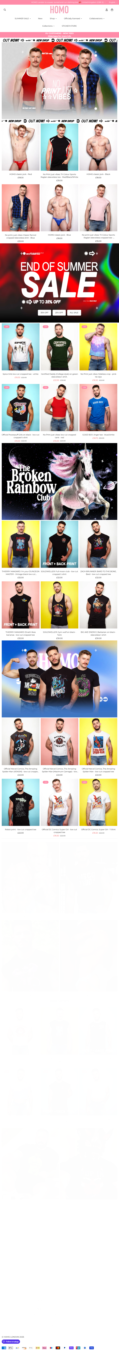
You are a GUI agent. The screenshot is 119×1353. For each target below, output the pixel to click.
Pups (89, 1200)
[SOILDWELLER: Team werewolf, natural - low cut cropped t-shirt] (21, 1028)
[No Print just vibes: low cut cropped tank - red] (59, 407)
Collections (47, 26)
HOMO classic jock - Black (98, 174)
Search (5, 1293)
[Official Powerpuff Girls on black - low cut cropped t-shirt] (21, 407)
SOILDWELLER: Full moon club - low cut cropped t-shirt (59, 572)
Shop (52, 18)
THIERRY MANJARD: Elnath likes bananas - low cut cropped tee (21, 633)
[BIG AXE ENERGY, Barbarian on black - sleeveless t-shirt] (98, 604)
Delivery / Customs (10, 1313)
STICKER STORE (69, 26)
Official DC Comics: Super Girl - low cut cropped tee (59, 830)
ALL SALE (74, 313)
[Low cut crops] (88, 875)
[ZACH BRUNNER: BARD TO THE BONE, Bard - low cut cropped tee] (98, 544)
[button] (112, 9)
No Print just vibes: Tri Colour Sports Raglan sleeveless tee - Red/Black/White (59, 175)
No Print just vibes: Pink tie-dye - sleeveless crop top (20, 1118)
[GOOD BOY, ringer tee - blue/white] (98, 407)
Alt (30, 1278)
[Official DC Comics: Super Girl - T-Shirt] (98, 802)
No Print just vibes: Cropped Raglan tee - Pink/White (98, 1118)
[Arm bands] (30, 875)
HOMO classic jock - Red (20, 174)
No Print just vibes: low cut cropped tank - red (59, 436)
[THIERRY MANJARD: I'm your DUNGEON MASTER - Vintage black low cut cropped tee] (21, 544)
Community (7, 1321)
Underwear (88, 992)
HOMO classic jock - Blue (59, 235)
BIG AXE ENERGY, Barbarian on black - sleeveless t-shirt (98, 633)
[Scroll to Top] (114, 1340)
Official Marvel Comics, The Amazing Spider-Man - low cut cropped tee (98, 770)
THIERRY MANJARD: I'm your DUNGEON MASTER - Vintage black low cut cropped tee (20, 573)
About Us (6, 1317)
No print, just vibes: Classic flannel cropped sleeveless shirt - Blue (20, 236)
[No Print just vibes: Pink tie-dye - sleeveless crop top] (21, 1089)
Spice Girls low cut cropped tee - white (20, 374)
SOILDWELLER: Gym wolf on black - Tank (59, 633)
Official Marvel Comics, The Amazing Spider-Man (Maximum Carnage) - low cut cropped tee (59, 770)
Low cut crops (89, 914)
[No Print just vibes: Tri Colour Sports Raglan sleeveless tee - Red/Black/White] (59, 147)
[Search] (5, 9)
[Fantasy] (30, 1161)
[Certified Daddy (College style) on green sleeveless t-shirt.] (59, 346)
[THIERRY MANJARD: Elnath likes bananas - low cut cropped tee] (21, 604)
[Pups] (88, 1161)
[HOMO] (59, 10)
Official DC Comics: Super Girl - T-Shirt (98, 829)
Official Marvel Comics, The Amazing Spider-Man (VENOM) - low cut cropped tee (20, 770)
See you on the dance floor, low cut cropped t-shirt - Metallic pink (59, 1118)
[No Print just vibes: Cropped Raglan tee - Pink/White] (98, 1089)
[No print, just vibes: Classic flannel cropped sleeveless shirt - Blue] (21, 207)
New (40, 18)
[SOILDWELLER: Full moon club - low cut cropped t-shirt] (59, 544)
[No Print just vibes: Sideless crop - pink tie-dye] (98, 346)
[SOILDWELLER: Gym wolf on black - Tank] (59, 604)
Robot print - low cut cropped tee (20, 829)
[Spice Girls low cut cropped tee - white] (21, 346)
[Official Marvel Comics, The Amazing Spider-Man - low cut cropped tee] (98, 741)
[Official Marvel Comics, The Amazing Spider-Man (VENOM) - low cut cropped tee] (21, 741)
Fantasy (30, 1200)
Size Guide (7, 1301)
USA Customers (9, 1309)
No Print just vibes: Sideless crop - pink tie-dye (98, 375)
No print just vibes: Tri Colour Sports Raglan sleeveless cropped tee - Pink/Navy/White (98, 236)
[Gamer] (88, 1239)
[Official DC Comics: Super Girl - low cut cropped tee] (59, 802)
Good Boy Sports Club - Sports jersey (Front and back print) (98, 1057)
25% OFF (59, 313)
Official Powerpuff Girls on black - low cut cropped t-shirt (20, 436)
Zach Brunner (30, 992)
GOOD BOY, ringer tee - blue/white (98, 435)
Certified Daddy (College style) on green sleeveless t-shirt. (59, 375)
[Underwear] (88, 953)
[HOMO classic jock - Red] (21, 147)
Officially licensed (72, 18)
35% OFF (44, 313)
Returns (5, 1305)
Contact (5, 1297)
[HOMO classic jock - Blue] (59, 207)
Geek (89, 1278)
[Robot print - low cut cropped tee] (21, 802)
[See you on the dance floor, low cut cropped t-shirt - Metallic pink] (59, 1089)
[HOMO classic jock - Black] (98, 147)
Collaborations (95, 18)
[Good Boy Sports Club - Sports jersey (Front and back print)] (98, 1028)
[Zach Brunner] (30, 953)
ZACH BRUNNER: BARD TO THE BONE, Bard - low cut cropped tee (98, 572)
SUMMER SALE (22, 18)
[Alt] (30, 1239)
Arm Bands (30, 914)
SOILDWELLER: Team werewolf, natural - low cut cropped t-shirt (20, 1057)
